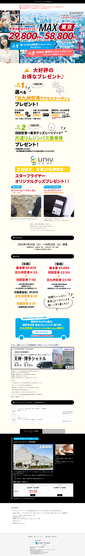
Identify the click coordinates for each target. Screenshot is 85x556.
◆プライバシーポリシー (39, 536)
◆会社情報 (30, 536)
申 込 (33, 495)
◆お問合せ (55, 536)
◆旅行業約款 (48, 536)
